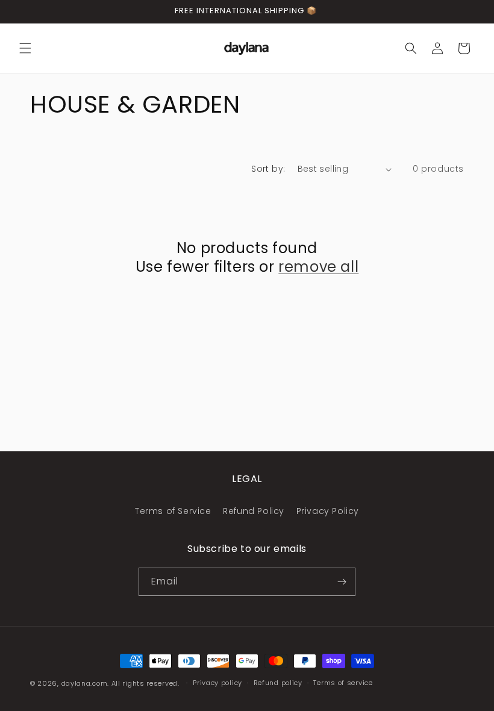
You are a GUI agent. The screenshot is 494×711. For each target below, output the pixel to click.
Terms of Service (173, 511)
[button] (25, 48)
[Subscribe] (341, 582)
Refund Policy (253, 511)
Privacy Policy (327, 511)
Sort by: (268, 169)
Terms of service (342, 683)
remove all (318, 266)
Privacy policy (217, 683)
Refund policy (278, 683)
